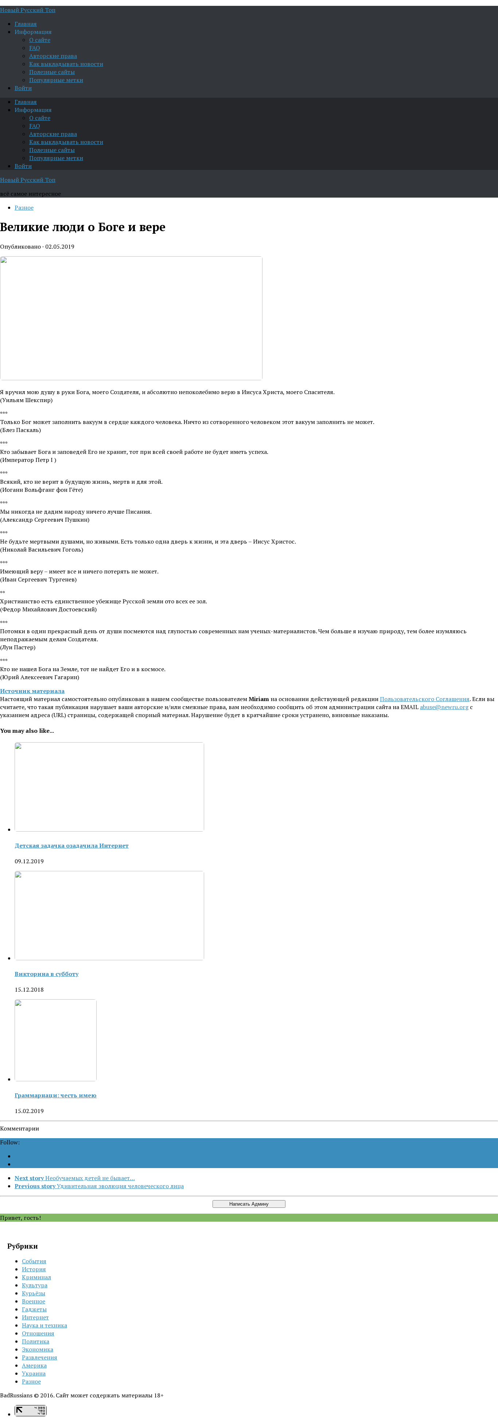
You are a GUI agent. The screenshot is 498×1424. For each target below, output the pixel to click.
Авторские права (53, 56)
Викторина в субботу (46, 974)
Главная (26, 24)
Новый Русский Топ (27, 10)
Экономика (37, 1349)
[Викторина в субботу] (109, 958)
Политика (35, 1341)
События (34, 1261)
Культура (34, 1285)
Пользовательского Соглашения (425, 699)
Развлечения (39, 1357)
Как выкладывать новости (66, 64)
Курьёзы (33, 1293)
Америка (34, 1365)
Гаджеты (34, 1309)
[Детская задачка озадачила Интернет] (109, 829)
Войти (23, 88)
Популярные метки (56, 80)
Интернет (35, 1317)
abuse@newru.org (444, 707)
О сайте (39, 40)
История (34, 1269)
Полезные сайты (52, 72)
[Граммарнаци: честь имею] (56, 1079)
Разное (24, 207)
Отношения (38, 1333)
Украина (34, 1373)
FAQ (34, 48)
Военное (33, 1301)
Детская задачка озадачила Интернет (72, 845)
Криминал (36, 1277)
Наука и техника (44, 1325)
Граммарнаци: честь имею (56, 1095)
